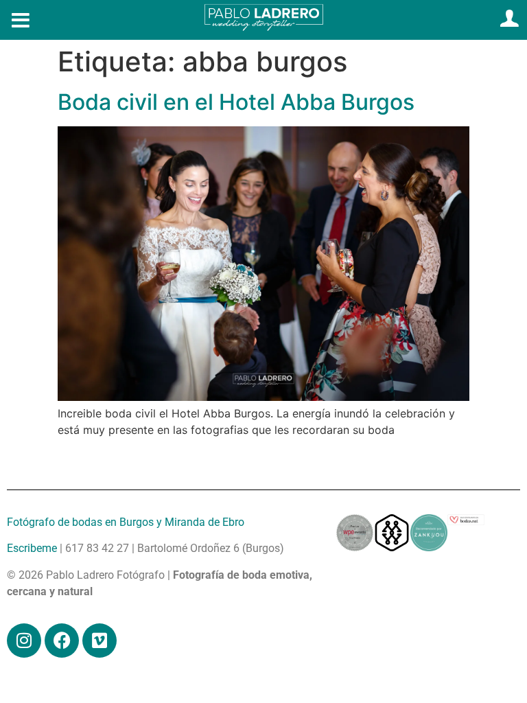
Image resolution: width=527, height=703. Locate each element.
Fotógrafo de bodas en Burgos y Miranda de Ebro (125, 522)
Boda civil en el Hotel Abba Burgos (236, 102)
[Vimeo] (99, 640)
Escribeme (32, 548)
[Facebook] (62, 640)
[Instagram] (24, 640)
